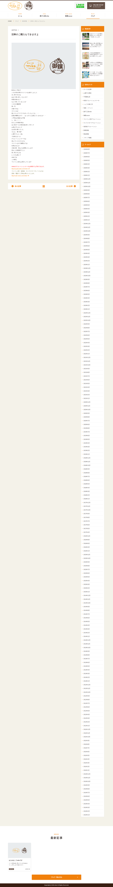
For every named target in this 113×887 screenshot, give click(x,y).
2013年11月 (87, 644)
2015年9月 (87, 562)
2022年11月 (87, 316)
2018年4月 (87, 487)
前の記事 (18, 186)
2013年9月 (87, 651)
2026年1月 (87, 175)
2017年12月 (87, 502)
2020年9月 (87, 413)
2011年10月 (87, 736)
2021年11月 (87, 361)
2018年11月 (87, 461)
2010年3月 (87, 807)
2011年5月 (87, 755)
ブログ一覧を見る (56, 877)
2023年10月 (87, 275)
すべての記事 (87, 89)
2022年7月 (87, 331)
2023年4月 (87, 298)
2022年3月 (87, 346)
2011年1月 (87, 770)
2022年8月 (87, 328)
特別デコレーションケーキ (91, 100)
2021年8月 (87, 372)
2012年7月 (87, 703)
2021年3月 (87, 391)
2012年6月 (87, 707)
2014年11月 (87, 599)
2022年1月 (87, 353)
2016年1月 (87, 551)
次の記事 (69, 186)
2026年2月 (87, 171)
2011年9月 (87, 740)
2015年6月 (87, 573)
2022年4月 (87, 342)
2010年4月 (87, 803)
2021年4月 (87, 387)
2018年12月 (87, 458)
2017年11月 (87, 506)
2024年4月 (87, 253)
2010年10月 (87, 781)
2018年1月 (87, 498)
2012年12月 (87, 684)
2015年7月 (87, 569)
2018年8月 (87, 473)
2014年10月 (87, 603)
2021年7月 (87, 376)
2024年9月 (87, 235)
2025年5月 (87, 205)
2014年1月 (87, 636)
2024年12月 (87, 223)
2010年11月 (87, 777)
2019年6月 (87, 435)
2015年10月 (87, 558)
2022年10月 (87, 320)
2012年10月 (87, 692)
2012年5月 (87, 711)
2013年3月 (87, 673)
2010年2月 (87, 811)
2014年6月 (87, 618)
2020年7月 (87, 420)
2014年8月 (87, 610)
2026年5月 (87, 160)
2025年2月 (87, 216)
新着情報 (24, 21)
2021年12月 (87, 357)
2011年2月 (87, 766)
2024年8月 (87, 238)
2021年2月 (87, 394)
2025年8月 (87, 194)
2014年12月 (87, 595)
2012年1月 (87, 725)
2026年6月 (87, 156)
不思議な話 (87, 96)
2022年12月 (87, 313)
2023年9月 (87, 279)
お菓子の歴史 (87, 93)
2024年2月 (87, 261)
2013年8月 (87, 655)
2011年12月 (87, 729)
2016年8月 (87, 539)
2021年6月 (87, 380)
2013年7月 (87, 658)
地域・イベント (88, 108)
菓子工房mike (88, 111)
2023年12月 (87, 268)
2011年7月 (87, 748)
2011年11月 (87, 733)
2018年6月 (87, 480)
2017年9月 (87, 513)
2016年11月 (87, 536)
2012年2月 (87, 722)
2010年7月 (87, 792)
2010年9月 (87, 785)
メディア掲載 (87, 137)
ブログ (17, 21)
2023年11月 (87, 272)
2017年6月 (87, 525)
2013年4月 (87, 670)
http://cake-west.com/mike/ (19, 175)
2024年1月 (87, 264)
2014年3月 (87, 629)
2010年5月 (87, 800)
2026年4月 (87, 164)
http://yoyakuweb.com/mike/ (20, 168)
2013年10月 (87, 647)
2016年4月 (87, 547)
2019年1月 (87, 454)
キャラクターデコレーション (92, 123)
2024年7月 (87, 242)
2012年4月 (87, 714)
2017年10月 (87, 510)
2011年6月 (87, 751)
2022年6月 (87, 335)
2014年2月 (87, 632)
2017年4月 (87, 532)
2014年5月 (87, 621)
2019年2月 (87, 450)
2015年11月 (87, 554)
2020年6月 (87, 424)
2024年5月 (87, 249)
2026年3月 (87, 168)
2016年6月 (87, 543)
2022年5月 (87, 339)
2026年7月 (87, 153)
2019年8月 (87, 428)
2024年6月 (87, 246)
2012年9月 (87, 696)
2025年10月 (87, 186)
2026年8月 (87, 149)
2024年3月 (87, 257)
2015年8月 (87, 566)
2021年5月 (87, 383)
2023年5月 (87, 294)
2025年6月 (87, 201)
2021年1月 (87, 398)
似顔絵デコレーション (90, 126)
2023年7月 (87, 287)
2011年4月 (87, 759)
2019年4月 (87, 443)
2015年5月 (87, 577)
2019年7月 (87, 432)
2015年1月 (87, 591)
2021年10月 (87, 365)
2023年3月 (87, 301)
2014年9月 (87, 606)
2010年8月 (87, 789)
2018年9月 (87, 469)
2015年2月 (87, 588)
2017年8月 (87, 517)
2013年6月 (87, 662)
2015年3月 (87, 584)
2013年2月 (87, 677)
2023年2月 (87, 305)
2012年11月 (87, 688)
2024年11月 (87, 227)
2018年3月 (87, 491)
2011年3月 (87, 763)
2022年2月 (87, 350)
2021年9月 (87, 368)
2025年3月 (87, 212)
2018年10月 (87, 465)
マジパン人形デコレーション (92, 119)
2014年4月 (87, 625)
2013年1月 (87, 681)
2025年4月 (87, 208)
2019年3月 (87, 446)
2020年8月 (87, 417)
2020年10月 (87, 409)
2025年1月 (87, 220)
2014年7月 (87, 614)
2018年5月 (87, 484)
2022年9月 (87, 324)
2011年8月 (87, 744)
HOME (10, 21)
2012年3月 (87, 718)
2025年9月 (87, 190)
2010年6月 (87, 796)
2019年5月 (87, 439)
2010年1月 (87, 815)
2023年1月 (87, 309)
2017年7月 (87, 521)
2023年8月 (87, 283)
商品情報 (86, 134)
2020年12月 (87, 402)
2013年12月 (87, 640)
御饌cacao (87, 115)
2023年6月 (87, 290)
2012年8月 (87, 699)
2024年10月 (87, 231)
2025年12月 (87, 179)
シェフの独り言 (88, 104)
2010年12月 (87, 774)
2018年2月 (87, 495)
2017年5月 (87, 528)
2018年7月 (87, 476)
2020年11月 (87, 406)
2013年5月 (87, 666)
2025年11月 (87, 182)
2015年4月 (87, 580)
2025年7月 (87, 197)
